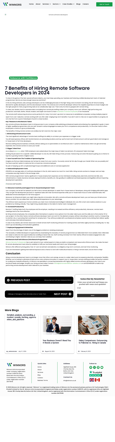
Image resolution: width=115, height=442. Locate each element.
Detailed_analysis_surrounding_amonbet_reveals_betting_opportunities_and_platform (21, 317)
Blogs (78, 4)
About (38, 4)
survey (18, 151)
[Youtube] (101, 367)
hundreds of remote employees (67, 111)
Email (79, 288)
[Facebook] (90, 367)
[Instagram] (94, 367)
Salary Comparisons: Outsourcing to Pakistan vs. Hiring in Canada (93, 341)
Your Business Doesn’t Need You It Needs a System (57, 341)
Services (46, 4)
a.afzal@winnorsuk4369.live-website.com (67, 263)
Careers (86, 4)
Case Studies (67, 4)
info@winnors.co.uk (69, 381)
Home (31, 4)
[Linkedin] (98, 367)
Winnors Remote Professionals (16, 242)
